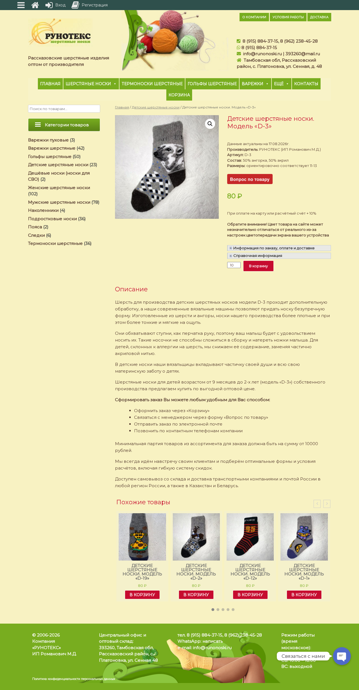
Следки (36, 235)
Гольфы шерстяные (212, 83)
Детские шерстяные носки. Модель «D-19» (142, 572)
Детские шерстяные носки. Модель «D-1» (304, 572)
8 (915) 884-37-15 (260, 41)
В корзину (258, 266)
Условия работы (288, 17)
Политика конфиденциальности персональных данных (73, 679)
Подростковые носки (52, 218)
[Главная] (35, 5)
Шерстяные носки (88, 83)
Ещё (279, 83)
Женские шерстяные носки (59, 187)
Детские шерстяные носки (156, 107)
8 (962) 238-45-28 (299, 41)
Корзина (179, 94)
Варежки (252, 83)
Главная (50, 83)
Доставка (319, 17)
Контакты (306, 83)
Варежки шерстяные (51, 148)
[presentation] (317, 504)
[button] (212, 609)
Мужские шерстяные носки (59, 202)
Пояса (35, 226)
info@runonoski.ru (262, 53)
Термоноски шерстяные (152, 83)
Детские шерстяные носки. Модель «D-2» (196, 572)
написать (212, 641)
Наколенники (43, 210)
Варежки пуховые (48, 140)
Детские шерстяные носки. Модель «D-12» (250, 572)
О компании (254, 17)
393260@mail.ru (303, 53)
